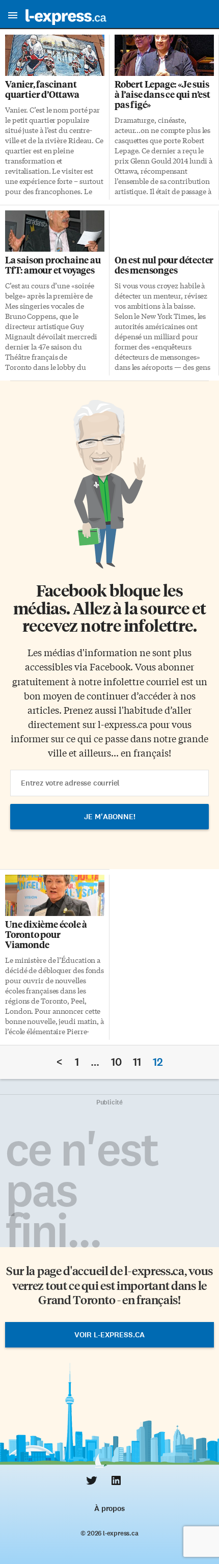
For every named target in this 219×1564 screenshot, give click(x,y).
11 (137, 1062)
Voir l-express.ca (109, 1335)
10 (116, 1062)
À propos (109, 1508)
